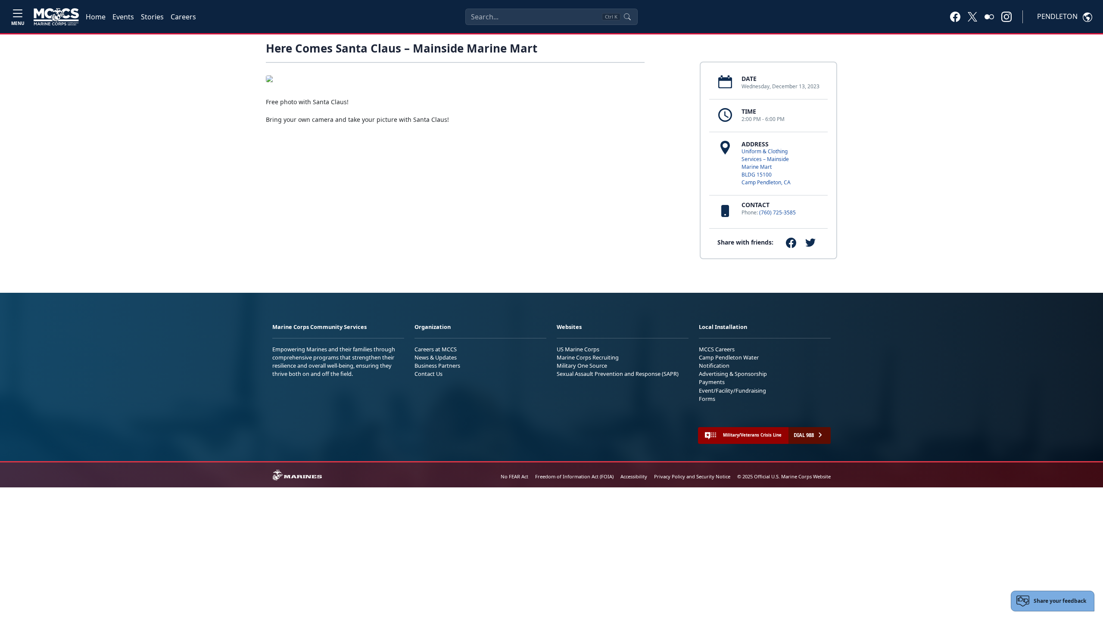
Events (123, 17)
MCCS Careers (717, 349)
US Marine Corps (578, 349)
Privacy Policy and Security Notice (692, 476)
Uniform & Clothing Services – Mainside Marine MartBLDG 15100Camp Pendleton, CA (766, 167)
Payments (712, 382)
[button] (955, 16)
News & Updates (435, 357)
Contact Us (428, 374)
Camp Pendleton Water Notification (729, 361)
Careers (183, 17)
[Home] (56, 17)
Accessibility (633, 476)
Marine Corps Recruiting (588, 357)
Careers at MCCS (435, 349)
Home (96, 17)
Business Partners (437, 365)
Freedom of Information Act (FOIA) (574, 476)
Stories (152, 17)
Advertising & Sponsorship (733, 374)
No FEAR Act (514, 476)
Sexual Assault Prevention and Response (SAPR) (618, 374)
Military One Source (582, 365)
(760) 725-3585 (777, 212)
